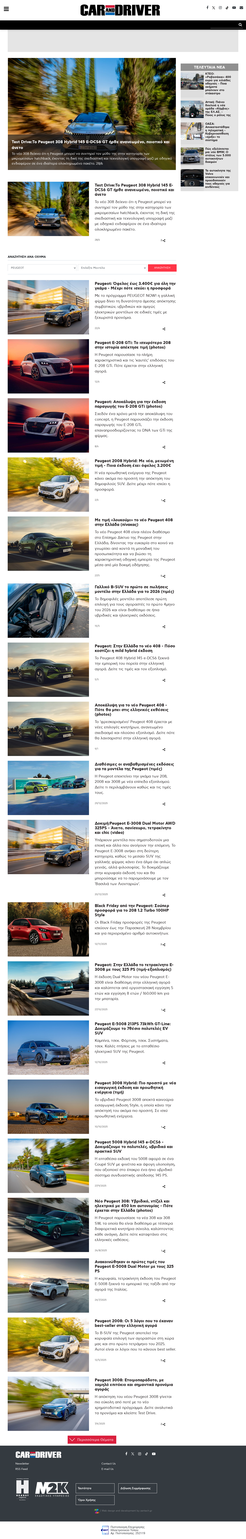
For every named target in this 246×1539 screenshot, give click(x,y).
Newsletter (22, 1463)
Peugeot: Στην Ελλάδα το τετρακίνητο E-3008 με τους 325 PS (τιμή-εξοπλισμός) (134, 967)
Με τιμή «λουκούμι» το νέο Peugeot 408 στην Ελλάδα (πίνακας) (134, 522)
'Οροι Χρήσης (87, 1500)
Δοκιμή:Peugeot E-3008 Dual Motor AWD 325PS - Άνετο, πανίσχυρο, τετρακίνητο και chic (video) (135, 828)
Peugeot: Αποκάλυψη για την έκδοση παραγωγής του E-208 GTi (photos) (130, 404)
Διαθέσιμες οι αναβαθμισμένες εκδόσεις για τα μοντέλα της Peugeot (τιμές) (134, 767)
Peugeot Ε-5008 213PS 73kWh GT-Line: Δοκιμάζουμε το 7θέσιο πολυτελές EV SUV (133, 1029)
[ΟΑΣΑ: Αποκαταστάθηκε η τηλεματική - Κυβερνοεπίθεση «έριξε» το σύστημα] (192, 131)
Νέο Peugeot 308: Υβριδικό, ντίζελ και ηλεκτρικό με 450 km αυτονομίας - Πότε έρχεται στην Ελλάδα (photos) (134, 1206)
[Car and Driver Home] (39, 1454)
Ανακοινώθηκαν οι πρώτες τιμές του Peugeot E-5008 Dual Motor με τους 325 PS (134, 1266)
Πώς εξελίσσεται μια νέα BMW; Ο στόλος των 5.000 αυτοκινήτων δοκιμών (218, 155)
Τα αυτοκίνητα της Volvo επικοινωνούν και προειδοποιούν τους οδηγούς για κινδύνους (218, 179)
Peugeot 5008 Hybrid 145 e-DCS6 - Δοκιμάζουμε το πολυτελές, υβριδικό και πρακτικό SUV (134, 1147)
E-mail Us (107, 1469)
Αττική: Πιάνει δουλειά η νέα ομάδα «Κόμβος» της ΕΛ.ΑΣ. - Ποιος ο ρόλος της (218, 108)
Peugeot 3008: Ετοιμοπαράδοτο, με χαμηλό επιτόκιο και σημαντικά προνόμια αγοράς (134, 1385)
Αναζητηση (162, 267)
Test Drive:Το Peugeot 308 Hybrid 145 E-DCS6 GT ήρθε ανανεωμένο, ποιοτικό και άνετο (134, 190)
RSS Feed (21, 1469)
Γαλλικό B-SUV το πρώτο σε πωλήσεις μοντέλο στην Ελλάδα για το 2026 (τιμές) (134, 589)
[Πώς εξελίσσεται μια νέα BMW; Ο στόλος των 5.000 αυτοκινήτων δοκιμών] (192, 156)
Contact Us (108, 1463)
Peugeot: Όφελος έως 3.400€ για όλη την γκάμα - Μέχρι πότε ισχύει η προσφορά (135, 286)
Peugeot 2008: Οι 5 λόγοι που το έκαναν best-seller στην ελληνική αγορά (134, 1323)
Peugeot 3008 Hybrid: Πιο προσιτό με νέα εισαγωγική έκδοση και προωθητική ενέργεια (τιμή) (135, 1088)
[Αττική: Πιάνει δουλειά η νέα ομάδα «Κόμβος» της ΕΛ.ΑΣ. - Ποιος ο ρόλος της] (192, 109)
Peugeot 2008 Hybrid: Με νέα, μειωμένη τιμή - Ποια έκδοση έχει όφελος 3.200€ (134, 463)
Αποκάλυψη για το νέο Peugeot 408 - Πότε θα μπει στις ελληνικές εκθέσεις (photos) (131, 710)
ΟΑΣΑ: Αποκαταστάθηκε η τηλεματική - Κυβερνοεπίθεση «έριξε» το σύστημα (217, 132)
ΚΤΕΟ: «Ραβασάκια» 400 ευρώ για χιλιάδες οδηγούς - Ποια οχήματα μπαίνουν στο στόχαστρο (218, 83)
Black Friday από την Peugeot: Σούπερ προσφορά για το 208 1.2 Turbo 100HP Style (132, 910)
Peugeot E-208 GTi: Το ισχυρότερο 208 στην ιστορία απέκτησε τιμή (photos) (133, 345)
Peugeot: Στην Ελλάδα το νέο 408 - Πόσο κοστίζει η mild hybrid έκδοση (135, 649)
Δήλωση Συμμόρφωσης (136, 1488)
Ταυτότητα (84, 1488)
